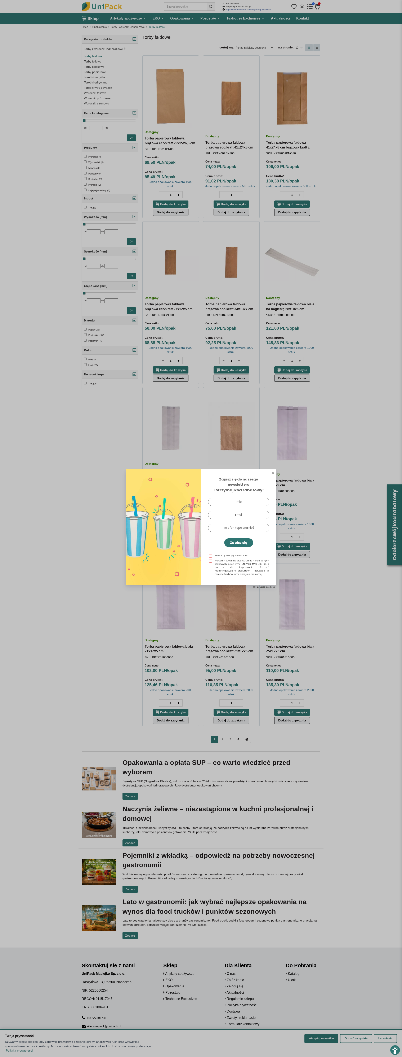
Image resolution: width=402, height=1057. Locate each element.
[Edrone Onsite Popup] (201, 528)
